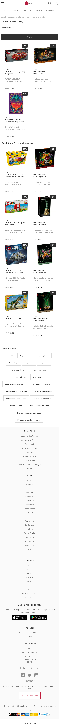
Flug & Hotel (29, 521)
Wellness (29, 484)
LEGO (11, 356)
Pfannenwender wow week (39, 406)
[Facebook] (23, 675)
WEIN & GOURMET (29, 593)
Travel (14, 10)
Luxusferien (29, 504)
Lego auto (29, 363)
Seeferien (29, 492)
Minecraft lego (20, 377)
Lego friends (25, 356)
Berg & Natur (29, 488)
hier (29, 688)
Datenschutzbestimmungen (45, 706)
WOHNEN (29, 573)
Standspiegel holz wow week (16, 391)
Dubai (29, 553)
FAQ (29, 648)
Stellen (29, 636)
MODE (29, 569)
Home (6, 10)
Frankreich (29, 541)
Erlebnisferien (29, 508)
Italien (29, 549)
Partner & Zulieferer (29, 652)
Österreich (29, 537)
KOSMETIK (29, 577)
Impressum (29, 710)
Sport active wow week (43, 391)
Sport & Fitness (29, 468)
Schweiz (29, 480)
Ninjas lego (13, 363)
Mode (39, 10)
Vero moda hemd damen (16, 398)
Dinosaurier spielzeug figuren (28, 420)
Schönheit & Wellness (29, 436)
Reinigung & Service (29, 448)
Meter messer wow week (14, 384)
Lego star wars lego (38, 370)
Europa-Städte (29, 533)
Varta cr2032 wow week (42, 398)
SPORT (29, 581)
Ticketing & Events (29, 456)
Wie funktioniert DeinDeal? (29, 632)
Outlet (29, 585)
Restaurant (29, 444)
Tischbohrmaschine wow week (29, 413)
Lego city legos (43, 356)
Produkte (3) (8, 27)
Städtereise (29, 525)
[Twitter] (29, 675)
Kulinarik (29, 513)
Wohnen (49, 10)
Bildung (29, 452)
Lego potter (38, 377)
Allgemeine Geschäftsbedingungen (17, 706)
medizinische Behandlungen (29, 464)
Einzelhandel (29, 460)
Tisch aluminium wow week (42, 384)
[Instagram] (36, 675)
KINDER (29, 589)
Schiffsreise (29, 496)
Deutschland (29, 545)
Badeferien (29, 500)
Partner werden (29, 695)
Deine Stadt (27, 10)
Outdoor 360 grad (15, 406)
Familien (29, 517)
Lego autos (44, 363)
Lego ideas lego (18, 370)
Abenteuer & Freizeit (29, 440)
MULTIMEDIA (29, 597)
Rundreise (29, 529)
